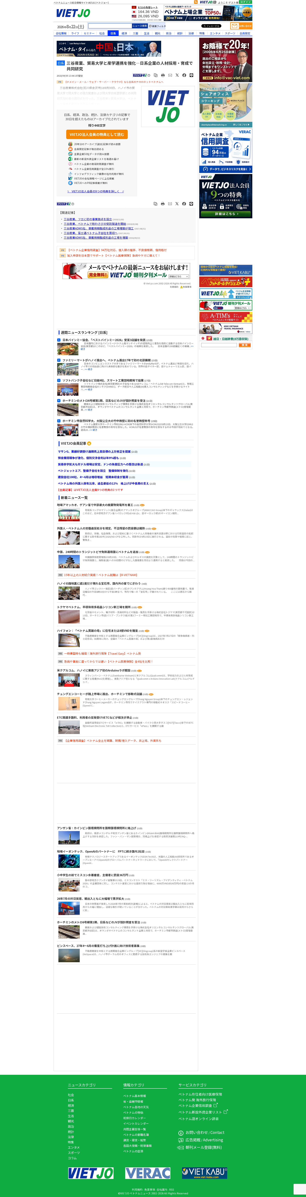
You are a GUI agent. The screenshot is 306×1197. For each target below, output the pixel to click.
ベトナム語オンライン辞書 (198, 1118)
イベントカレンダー (136, 1123)
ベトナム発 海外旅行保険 (197, 1099)
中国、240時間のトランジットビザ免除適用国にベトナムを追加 (98, 552)
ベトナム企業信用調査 (195, 1105)
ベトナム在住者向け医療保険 (200, 1094)
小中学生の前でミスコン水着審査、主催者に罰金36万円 (93, 875)
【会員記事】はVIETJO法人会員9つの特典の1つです (90, 490)
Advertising (213, 1139)
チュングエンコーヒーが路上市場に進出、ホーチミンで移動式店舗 (100, 694)
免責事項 (187, 286)
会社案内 (162, 1189)
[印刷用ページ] (163, 75)
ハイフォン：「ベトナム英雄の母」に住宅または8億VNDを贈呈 (98, 630)
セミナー (89, 33)
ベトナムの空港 (133, 1151)
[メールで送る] (170, 75)
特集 (202, 33)
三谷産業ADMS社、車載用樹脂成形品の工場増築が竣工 (99, 228)
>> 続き (89, 369)
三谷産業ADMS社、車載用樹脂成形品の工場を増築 (96, 237)
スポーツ (230, 33)
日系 (113, 33)
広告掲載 (193, 1139)
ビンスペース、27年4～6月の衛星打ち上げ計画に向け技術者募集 (98, 946)
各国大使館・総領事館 (137, 1145)
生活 (146, 33)
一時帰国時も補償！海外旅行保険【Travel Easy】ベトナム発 (102, 653)
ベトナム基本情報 (134, 1096)
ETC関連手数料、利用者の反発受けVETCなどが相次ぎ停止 (95, 717)
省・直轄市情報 (133, 1101)
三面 (135, 33)
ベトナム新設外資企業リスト (200, 1112)
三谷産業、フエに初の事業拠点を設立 (88, 219)
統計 (180, 33)
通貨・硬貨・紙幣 (134, 1140)
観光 (157, 33)
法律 (191, 33)
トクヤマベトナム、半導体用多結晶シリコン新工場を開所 (94, 607)
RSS (171, 1189)
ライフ (75, 33)
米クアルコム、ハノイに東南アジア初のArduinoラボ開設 (94, 670)
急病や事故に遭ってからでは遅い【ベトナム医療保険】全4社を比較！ (108, 661)
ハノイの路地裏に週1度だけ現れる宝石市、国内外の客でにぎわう (99, 583)
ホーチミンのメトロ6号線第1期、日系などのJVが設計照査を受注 (99, 922)
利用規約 (174, 286)
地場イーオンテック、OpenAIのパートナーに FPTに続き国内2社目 (101, 851)
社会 (102, 33)
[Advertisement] (123, 310)
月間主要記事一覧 (134, 1129)
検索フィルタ (159, 26)
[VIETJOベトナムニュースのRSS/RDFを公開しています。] (196, 2)
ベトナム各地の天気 (136, 1107)
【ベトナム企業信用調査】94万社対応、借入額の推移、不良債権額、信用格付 (117, 250)
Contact (217, 1132)
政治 (168, 33)
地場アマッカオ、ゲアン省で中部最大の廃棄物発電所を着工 (95, 505)
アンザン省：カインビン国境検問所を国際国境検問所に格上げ (97, 828)
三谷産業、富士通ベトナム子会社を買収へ (91, 233)
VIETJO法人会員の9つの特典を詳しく (95, 191)
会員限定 (245, 33)
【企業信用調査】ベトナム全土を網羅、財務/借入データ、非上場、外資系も (113, 740)
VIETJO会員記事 (73, 443)
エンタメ (215, 33)
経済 (124, 33)
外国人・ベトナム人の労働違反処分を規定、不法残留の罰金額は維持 (101, 528)
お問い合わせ (197, 1132)
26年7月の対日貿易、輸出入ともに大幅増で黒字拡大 (91, 898)
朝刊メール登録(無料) (204, 1147)
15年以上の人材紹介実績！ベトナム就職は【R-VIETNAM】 (101, 575)
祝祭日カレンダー (134, 1118)
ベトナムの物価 (133, 1112)
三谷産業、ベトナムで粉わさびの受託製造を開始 (95, 224)
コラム (72, 1158)
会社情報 (61, 33)
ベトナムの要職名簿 (136, 1134)
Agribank (135, 20)
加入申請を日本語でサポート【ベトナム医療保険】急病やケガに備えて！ (113, 255)
